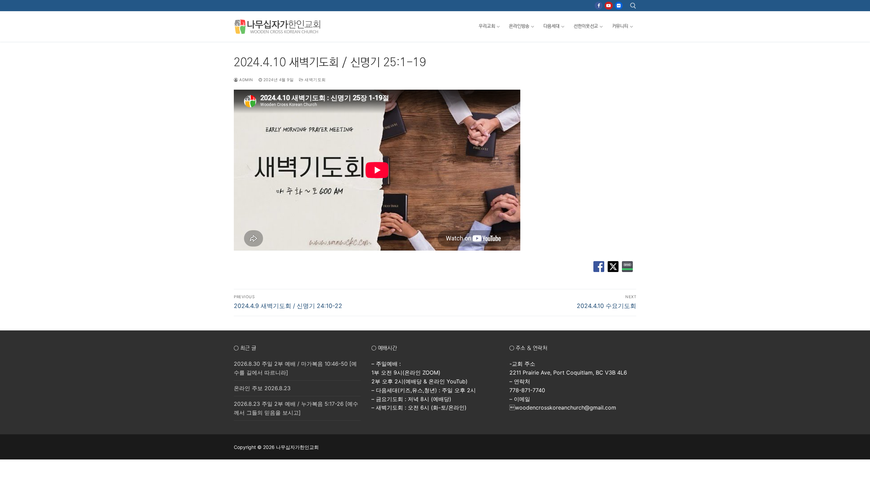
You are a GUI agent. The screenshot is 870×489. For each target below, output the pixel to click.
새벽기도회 (314, 79)
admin (245, 79)
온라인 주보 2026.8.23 (262, 388)
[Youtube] (608, 6)
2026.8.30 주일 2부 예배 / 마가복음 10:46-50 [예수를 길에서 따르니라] (295, 368)
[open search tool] (633, 6)
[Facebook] (599, 6)
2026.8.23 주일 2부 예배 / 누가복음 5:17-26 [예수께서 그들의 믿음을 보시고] (296, 408)
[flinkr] (619, 6)
